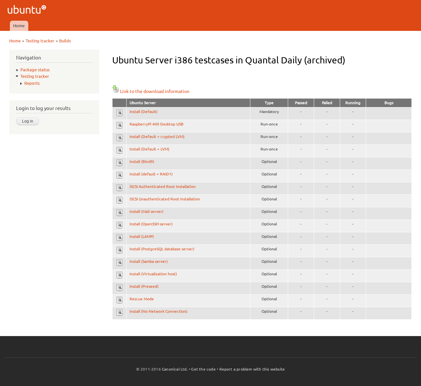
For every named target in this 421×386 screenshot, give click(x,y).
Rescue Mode (142, 299)
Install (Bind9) (142, 161)
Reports (32, 83)
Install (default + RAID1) (151, 174)
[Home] (27, 10)
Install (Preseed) (144, 286)
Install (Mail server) (146, 211)
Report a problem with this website (252, 369)
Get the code (203, 369)
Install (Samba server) (149, 261)
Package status (35, 69)
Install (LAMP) (142, 236)
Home (19, 25)
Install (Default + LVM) (149, 149)
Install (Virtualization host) (153, 274)
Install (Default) (144, 111)
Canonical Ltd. (175, 369)
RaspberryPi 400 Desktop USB (157, 124)
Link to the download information (154, 91)
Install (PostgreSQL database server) (162, 249)
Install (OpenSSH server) (151, 224)
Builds (65, 40)
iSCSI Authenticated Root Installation (163, 186)
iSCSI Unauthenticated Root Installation (165, 199)
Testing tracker (40, 40)
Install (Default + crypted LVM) (157, 136)
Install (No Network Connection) (158, 311)
